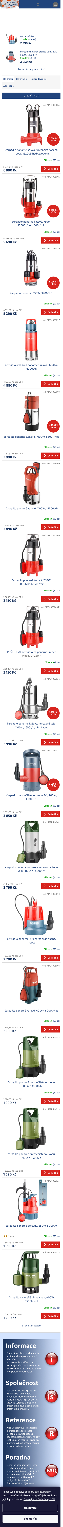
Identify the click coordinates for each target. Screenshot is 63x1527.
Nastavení (30, 1508)
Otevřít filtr (31, 95)
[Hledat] (37, 4)
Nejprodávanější (39, 79)
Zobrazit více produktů (30, 69)
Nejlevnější (21, 79)
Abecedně (8, 86)
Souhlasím (30, 1519)
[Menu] (55, 4)
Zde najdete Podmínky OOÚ (39, 1499)
